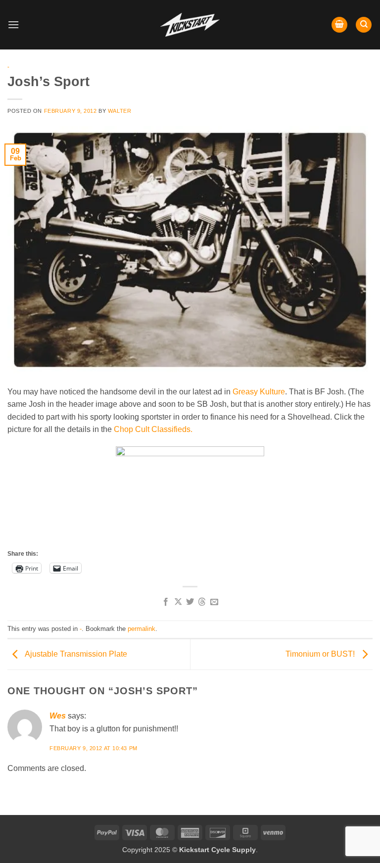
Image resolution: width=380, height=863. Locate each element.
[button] (13, 24)
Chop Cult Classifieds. (153, 429)
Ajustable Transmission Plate (75, 654)
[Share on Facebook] (166, 602)
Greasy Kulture (259, 391)
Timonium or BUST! (321, 654)
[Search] (364, 25)
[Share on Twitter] (190, 602)
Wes (57, 716)
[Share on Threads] (202, 602)
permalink (141, 628)
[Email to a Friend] (214, 602)
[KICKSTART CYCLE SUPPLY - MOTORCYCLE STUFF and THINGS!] (190, 24)
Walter (119, 111)
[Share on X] (178, 602)
